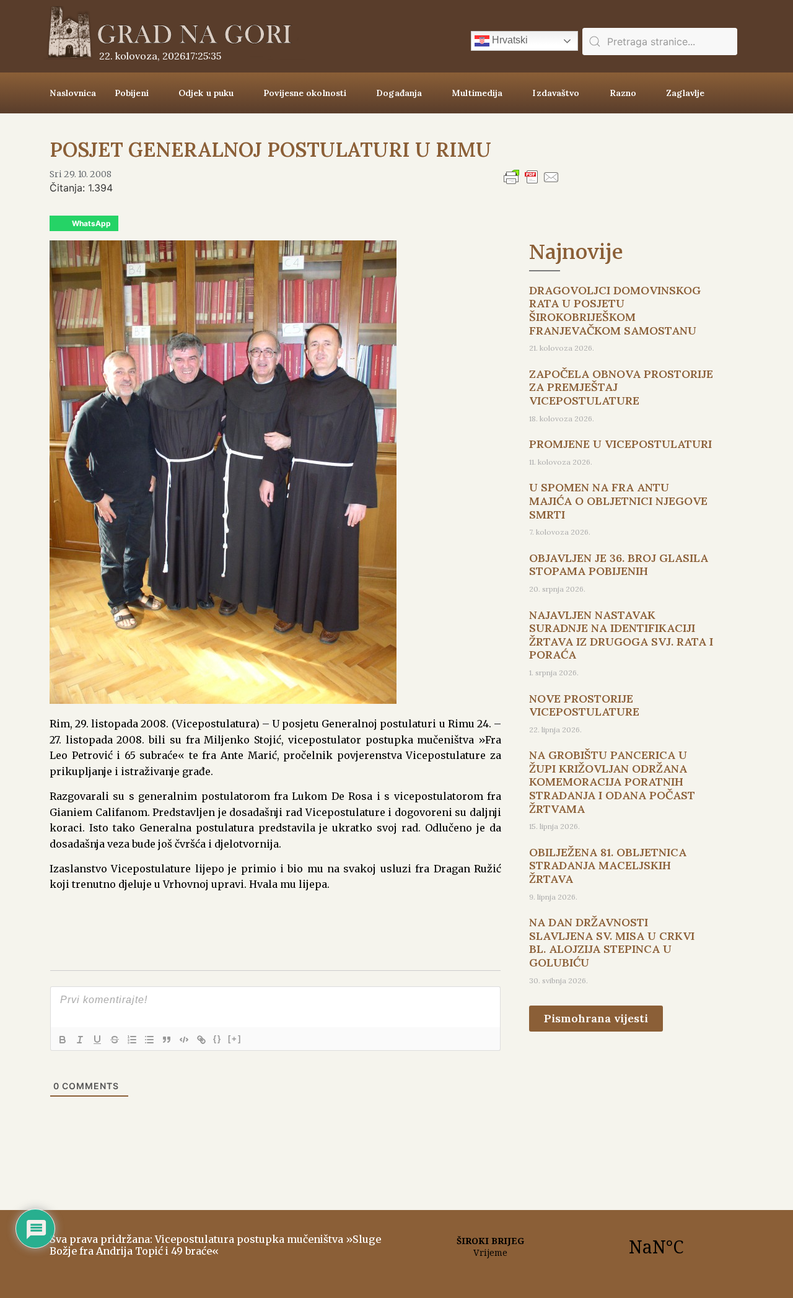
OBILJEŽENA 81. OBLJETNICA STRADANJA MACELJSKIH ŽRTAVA (607, 865)
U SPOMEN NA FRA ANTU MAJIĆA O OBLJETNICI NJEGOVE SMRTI (618, 500)
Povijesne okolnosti (304, 93)
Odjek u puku (206, 93)
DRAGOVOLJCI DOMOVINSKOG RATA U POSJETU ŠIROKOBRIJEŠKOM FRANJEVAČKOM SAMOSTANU (615, 310)
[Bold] (62, 1039)
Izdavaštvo (555, 93)
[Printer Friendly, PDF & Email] (531, 183)
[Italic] (80, 1039)
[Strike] (114, 1039)
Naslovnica (73, 93)
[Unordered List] (149, 1039)
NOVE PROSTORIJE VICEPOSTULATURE (584, 705)
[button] (84, 223)
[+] (235, 1038)
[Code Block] (184, 1039)
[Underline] (97, 1039)
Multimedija (477, 93)
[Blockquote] (166, 1039)
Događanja (399, 93)
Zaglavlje (685, 93)
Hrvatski (508, 40)
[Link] (201, 1039)
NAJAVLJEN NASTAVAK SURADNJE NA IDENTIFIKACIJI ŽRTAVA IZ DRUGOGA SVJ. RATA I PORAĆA (621, 635)
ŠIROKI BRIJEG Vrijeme (573, 1246)
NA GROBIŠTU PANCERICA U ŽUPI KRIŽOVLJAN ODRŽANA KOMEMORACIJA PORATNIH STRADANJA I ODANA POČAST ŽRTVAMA (612, 781)
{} (217, 1038)
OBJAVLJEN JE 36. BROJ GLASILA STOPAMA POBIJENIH (618, 565)
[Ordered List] (132, 1039)
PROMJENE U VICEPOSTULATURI (620, 444)
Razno (623, 93)
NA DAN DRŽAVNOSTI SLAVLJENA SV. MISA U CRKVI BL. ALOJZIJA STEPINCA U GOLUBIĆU (611, 942)
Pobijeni (132, 93)
